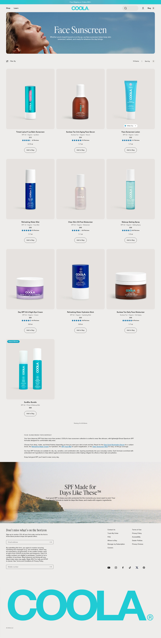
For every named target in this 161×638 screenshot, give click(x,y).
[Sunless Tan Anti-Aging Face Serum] (80, 99)
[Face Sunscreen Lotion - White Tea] (130, 99)
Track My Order (113, 533)
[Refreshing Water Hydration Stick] (80, 279)
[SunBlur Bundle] (30, 369)
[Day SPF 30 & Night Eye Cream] (30, 279)
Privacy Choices (137, 544)
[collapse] (153, 61)
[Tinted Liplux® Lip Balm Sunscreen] (30, 99)
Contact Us (111, 530)
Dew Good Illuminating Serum (114, 445)
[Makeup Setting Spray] (130, 189)
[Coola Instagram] (116, 567)
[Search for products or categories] (125, 8)
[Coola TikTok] (130, 567)
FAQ (109, 537)
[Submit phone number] (50, 566)
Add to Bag (30, 150)
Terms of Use (136, 530)
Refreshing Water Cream (40, 446)
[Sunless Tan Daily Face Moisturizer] (130, 279)
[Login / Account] (143, 8)
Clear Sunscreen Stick (100, 446)
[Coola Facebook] (123, 567)
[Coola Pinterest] (144, 567)
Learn (16, 8)
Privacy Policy (137, 533)
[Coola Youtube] (109, 567)
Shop (8, 8)
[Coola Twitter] (137, 567)
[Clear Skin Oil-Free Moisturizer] (80, 189)
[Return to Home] (80, 8)
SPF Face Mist (66, 446)
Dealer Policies (137, 540)
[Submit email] (50, 542)
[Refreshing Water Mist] (30, 189)
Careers (110, 548)
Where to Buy (112, 540)
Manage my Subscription (116, 544)
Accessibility (136, 537)
